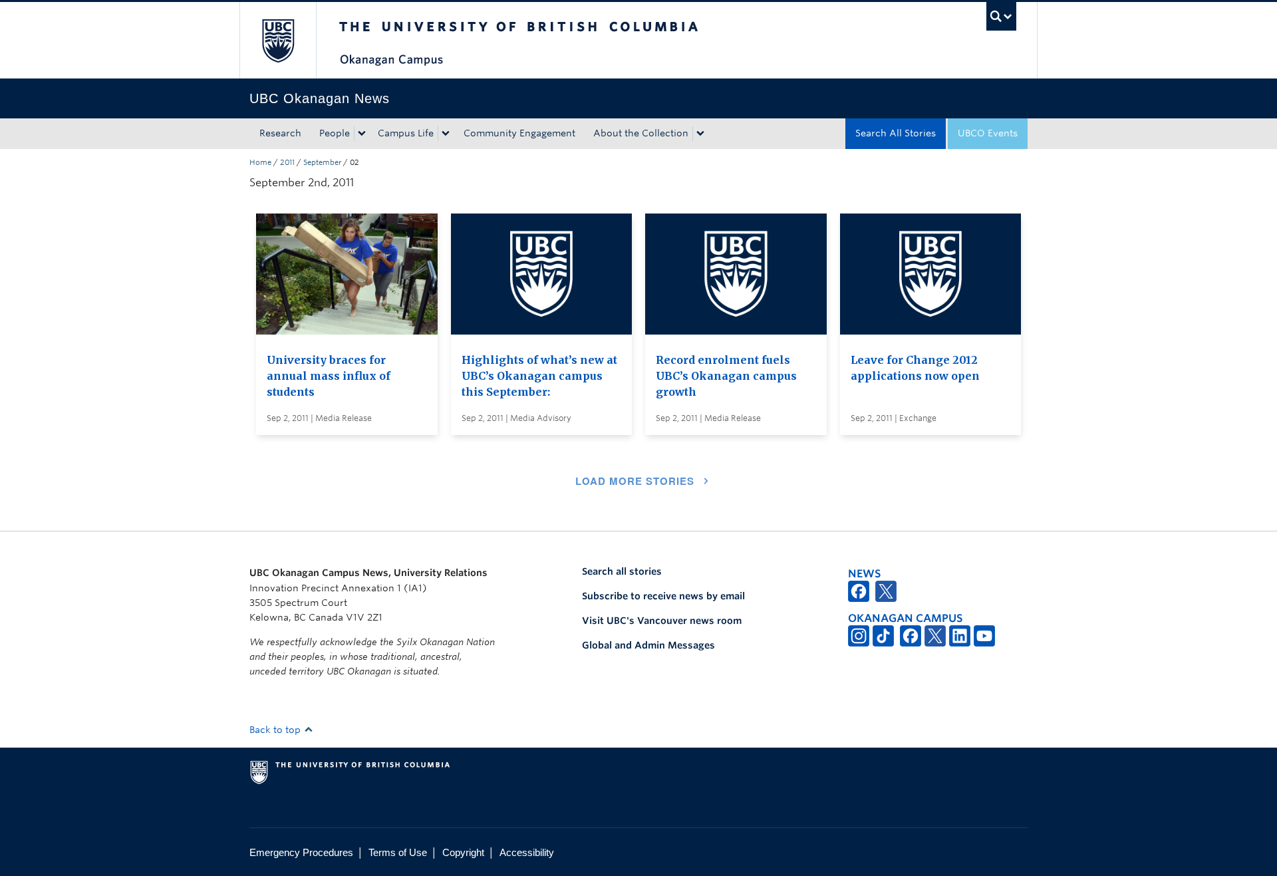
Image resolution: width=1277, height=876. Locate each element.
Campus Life (406, 133)
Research (280, 133)
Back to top (276, 729)
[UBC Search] (1001, 16)
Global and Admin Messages (648, 645)
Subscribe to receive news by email (663, 596)
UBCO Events (988, 133)
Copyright (463, 852)
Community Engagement (519, 133)
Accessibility (526, 852)
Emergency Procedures (301, 852)
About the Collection (640, 133)
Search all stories (622, 571)
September (322, 162)
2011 (287, 162)
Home (260, 162)
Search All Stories (895, 133)
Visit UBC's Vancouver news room (662, 620)
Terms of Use (397, 852)
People (334, 133)
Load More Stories (634, 481)
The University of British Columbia (277, 40)
